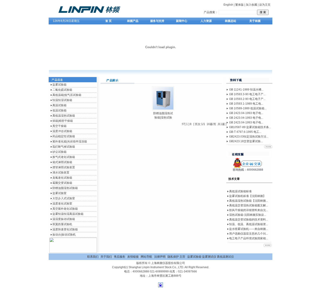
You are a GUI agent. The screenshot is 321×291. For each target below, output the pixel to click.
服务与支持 (157, 21)
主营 (182, 256)
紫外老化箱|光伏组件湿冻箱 (69, 141)
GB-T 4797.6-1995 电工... (245, 132)
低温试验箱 (59, 110)
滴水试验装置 (60, 172)
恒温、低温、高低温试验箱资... (248, 224)
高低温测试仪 (225, 256)
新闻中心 (181, 21)
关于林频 (255, 21)
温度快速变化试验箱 (65, 229)
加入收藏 (251, 4)
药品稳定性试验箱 (63, 136)
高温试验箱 (59, 105)
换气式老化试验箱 (63, 157)
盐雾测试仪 (209, 256)
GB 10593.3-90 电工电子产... (247, 94)
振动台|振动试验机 (64, 234)
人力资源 (206, 21)
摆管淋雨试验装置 (63, 167)
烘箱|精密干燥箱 (62, 120)
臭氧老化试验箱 (62, 177)
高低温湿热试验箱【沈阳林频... (248, 200)
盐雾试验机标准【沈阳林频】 (247, 196)
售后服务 (119, 256)
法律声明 (159, 256)
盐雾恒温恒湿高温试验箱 (67, 214)
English (228, 4)
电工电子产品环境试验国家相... (248, 238)
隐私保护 (174, 256)
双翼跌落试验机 (62, 224)
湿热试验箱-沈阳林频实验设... (247, 214)
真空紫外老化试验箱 (65, 208)
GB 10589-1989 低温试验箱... (247, 108)
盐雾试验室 (59, 193)
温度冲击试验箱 (62, 131)
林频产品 (132, 21)
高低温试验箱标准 (240, 191)
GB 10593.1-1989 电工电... (246, 103)
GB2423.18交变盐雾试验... (246, 141)
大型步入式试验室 (63, 198)
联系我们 (92, 256)
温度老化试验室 (62, 203)
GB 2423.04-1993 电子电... (246, 113)
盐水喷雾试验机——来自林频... (248, 229)
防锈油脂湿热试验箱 (65, 188)
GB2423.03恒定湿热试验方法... (248, 136)
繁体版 (239, 4)
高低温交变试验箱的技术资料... (248, 219)
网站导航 (146, 256)
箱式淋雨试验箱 (62, 162)
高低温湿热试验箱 (63, 115)
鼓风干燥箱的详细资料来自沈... (248, 210)
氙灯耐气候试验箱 (63, 146)
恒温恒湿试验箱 (62, 100)
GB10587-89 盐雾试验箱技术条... (250, 127)
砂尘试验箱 (59, 151)
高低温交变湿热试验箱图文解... (248, 205)
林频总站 (230, 21)
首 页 (108, 21)
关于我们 (106, 256)
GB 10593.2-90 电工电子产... (247, 99)
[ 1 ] (187, 124)
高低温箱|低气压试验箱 (66, 95)
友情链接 (133, 256)
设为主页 (264, 4)
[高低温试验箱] (95, 16)
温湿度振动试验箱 (63, 219)
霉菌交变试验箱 (62, 183)
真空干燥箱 (59, 126)
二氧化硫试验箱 (62, 89)
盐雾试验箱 (59, 84)
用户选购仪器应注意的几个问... (248, 233)
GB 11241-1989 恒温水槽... (246, 89)
